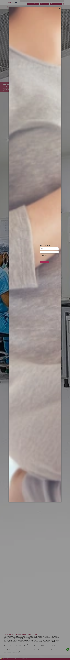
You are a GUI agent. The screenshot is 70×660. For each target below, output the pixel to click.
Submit (44, 262)
